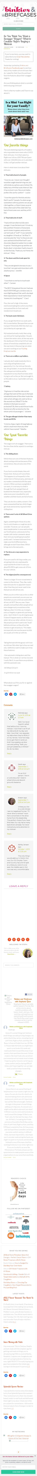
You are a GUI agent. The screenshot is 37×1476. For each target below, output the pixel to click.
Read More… (11, 954)
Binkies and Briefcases (19, 11)
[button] (18, 1457)
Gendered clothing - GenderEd (15, 1274)
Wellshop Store (9, 1282)
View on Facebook (7, 1077)
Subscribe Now (18, 1472)
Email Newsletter (23, 57)
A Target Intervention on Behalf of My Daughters (17, 1276)
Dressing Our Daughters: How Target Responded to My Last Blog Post (17, 1285)
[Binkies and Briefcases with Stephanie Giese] (8, 1000)
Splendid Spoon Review (13, 1386)
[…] (14, 1322)
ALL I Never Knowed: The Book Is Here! (18, 1298)
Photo (20, 1074)
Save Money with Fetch (13, 1342)
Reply (9, 753)
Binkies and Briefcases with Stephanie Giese (21, 1027)
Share (14, 1077)
